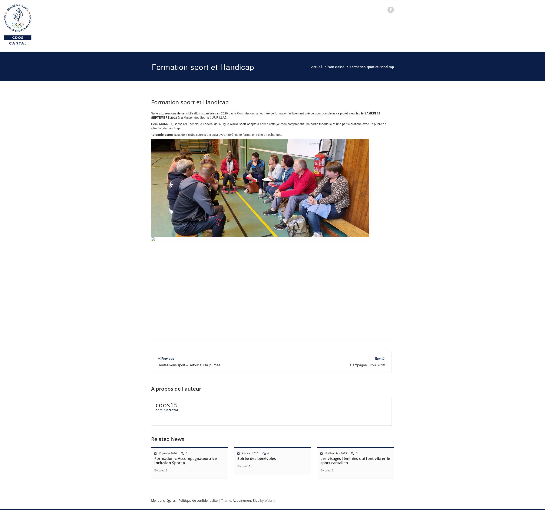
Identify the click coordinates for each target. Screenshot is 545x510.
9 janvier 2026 (249, 453)
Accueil (163, 9)
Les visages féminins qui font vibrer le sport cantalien (355, 460)
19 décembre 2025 (335, 453)
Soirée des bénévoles (256, 458)
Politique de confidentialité (198, 500)
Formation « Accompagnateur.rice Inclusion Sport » (185, 460)
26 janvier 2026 (167, 453)
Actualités (206, 9)
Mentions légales (163, 500)
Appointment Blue (245, 500)
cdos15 (163, 470)
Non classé (336, 67)
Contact (343, 9)
